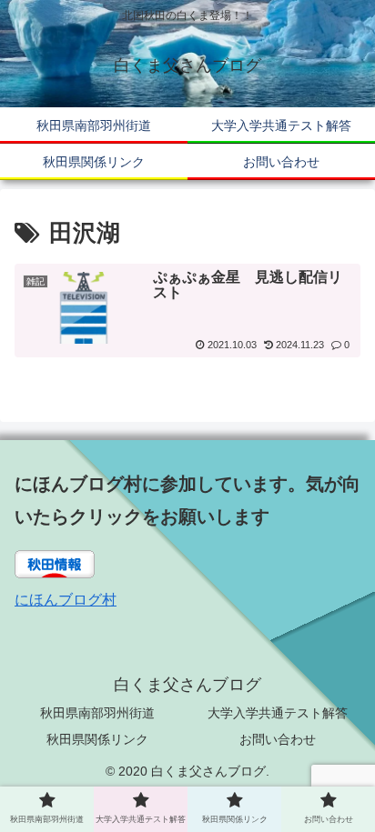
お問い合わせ (277, 739)
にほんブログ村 (66, 599)
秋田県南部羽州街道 (97, 713)
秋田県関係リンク (97, 739)
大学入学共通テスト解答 (278, 713)
